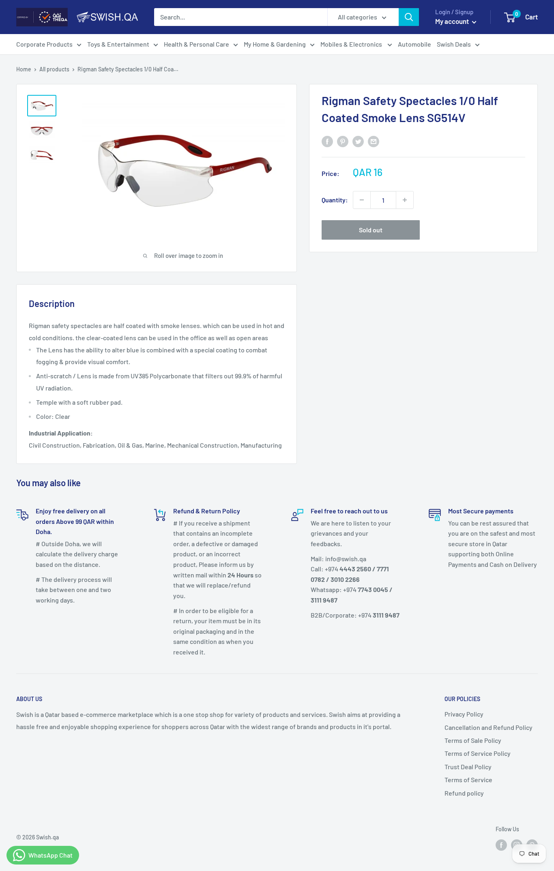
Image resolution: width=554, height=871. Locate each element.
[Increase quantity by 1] (404, 199)
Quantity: (335, 200)
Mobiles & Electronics (351, 44)
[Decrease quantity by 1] (361, 199)
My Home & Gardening (275, 44)
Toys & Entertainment (118, 44)
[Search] (409, 17)
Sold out (370, 230)
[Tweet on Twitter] (358, 141)
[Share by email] (373, 141)
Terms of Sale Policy (472, 740)
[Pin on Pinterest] (342, 141)
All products (54, 69)
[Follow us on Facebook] (501, 844)
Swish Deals (454, 44)
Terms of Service (468, 779)
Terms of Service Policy (477, 753)
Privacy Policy (463, 714)
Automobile (414, 44)
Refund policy (464, 793)
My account (452, 21)
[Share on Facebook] (327, 141)
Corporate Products (44, 44)
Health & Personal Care (196, 44)
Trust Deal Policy (468, 766)
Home (23, 69)
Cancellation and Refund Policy (488, 727)
